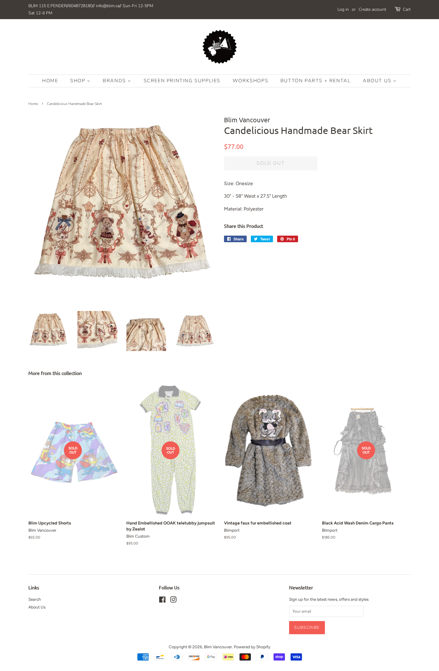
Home (50, 80)
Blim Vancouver (218, 646)
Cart (407, 9)
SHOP (78, 80)
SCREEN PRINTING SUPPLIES (182, 80)
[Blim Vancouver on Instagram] (173, 600)
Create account (372, 9)
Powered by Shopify (252, 646)
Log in (343, 9)
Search (34, 599)
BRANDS (115, 80)
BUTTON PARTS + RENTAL (315, 80)
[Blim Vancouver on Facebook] (162, 600)
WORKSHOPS (250, 80)
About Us (378, 80)
